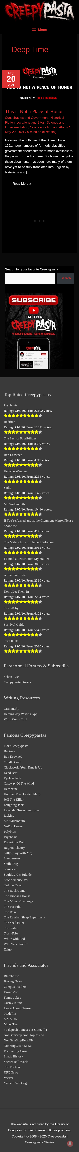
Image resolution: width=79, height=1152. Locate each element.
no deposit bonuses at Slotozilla (25, 1029)
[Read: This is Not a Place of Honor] (39, 84)
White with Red (14, 939)
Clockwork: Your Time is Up (23, 767)
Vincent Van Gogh (16, 1083)
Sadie (7, 487)
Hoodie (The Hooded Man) (22, 794)
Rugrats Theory (14, 847)
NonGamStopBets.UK (18, 1040)
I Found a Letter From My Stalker (26, 559)
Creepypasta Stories (17, 682)
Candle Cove (12, 762)
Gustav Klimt (13, 1003)
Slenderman (12, 858)
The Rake (10, 912)
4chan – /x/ (11, 677)
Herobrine (11, 789)
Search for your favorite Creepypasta (31, 269)
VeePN (8, 1078)
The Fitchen (12, 1067)
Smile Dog (11, 864)
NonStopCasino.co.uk (18, 1046)
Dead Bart (10, 773)
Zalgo (8, 949)
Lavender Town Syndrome (22, 810)
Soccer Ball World (16, 1062)
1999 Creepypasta (16, 746)
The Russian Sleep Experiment (24, 917)
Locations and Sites (30, 122)
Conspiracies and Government (27, 118)
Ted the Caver (13, 885)
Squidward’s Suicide (18, 874)
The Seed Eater (14, 923)
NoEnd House (13, 826)
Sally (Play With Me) (18, 853)
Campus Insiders (15, 987)
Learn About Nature (17, 1008)
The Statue (11, 928)
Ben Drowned (13, 455)
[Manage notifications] (70, 1144)
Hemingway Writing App (21, 714)
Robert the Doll (14, 842)
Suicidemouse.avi (16, 880)
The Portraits (12, 906)
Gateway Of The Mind (19, 783)
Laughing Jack (14, 805)
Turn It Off (11, 641)
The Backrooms (14, 890)
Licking (9, 815)
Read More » (21, 184)
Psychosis (10, 405)
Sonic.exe (10, 869)
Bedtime (9, 422)
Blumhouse (11, 976)
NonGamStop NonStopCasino (24, 1035)
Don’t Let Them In (16, 591)
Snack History (13, 1056)
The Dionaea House (17, 896)
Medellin (10, 1013)
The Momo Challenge (18, 901)
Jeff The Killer (14, 799)
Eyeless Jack (12, 778)
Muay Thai (11, 1024)
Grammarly (11, 708)
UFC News (11, 1072)
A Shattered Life (15, 575)
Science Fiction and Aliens (49, 127)
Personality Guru (15, 1051)
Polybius (10, 831)
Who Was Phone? (16, 944)
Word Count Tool (15, 719)
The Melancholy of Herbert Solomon (29, 542)
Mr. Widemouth (14, 504)
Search (66, 278)
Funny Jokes (12, 997)
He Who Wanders (16, 471)
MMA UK (10, 1019)
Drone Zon (11, 992)
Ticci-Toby (11, 608)
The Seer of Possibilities (20, 438)
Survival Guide (14, 624)
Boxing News (13, 981)
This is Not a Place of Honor (34, 111)
